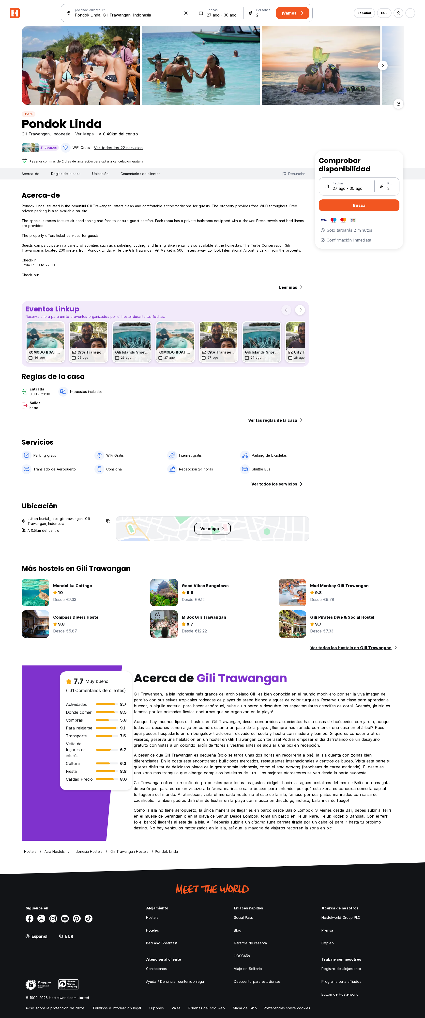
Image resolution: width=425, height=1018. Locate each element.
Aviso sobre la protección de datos (55, 1008)
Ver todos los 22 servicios (118, 147)
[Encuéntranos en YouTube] (65, 918)
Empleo (327, 943)
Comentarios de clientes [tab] (140, 174)
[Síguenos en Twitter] (41, 918)
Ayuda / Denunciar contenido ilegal (175, 981)
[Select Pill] (398, 13)
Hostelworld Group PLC (340, 917)
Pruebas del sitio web (206, 1008)
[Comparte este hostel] (398, 104)
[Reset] (186, 13)
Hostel (28, 114)
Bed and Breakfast (161, 943)
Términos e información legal (116, 1008)
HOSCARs (242, 956)
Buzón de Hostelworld (340, 994)
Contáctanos (156, 969)
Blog (237, 930)
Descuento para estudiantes (257, 981)
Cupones (156, 1008)
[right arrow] (300, 310)
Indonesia (61, 133)
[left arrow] (286, 310)
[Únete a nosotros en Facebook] (29, 918)
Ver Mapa (84, 133)
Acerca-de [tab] (30, 174)
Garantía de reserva (250, 943)
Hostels (152, 917)
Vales (176, 1008)
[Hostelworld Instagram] (53, 918)
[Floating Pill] (383, 65)
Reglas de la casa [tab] (65, 174)
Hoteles (152, 930)
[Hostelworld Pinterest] (77, 918)
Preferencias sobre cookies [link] (287, 1008)
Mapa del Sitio (245, 1008)
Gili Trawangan (36, 133)
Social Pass (243, 917)
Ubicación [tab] (100, 174)
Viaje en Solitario (248, 969)
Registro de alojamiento (341, 969)
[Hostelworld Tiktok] (88, 918)
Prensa (327, 930)
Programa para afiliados (341, 981)
